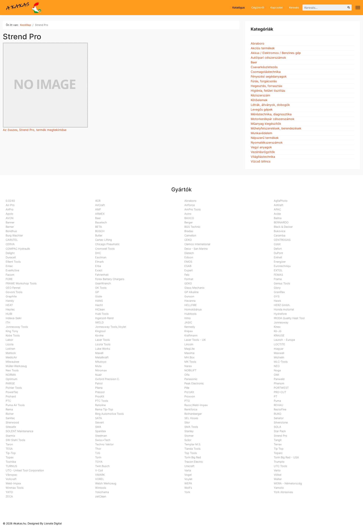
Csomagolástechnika (266, 72)
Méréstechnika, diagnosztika (271, 114)
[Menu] (357, 7)
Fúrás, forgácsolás (264, 81)
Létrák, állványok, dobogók (270, 105)
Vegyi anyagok (261, 147)
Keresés (293, 7)
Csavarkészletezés (264, 67)
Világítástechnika (263, 157)
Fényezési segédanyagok (269, 76)
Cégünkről (257, 7)
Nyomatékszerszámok (267, 142)
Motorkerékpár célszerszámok (272, 119)
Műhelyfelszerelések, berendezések (276, 128)
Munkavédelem (261, 133)
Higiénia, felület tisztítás (268, 90)
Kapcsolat (276, 7)
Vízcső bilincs (260, 161)
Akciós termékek (263, 48)
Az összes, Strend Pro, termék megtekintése (34, 130)
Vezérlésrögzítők (263, 152)
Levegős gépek (262, 109)
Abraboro (257, 43)
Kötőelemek (259, 100)
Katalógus (238, 7)
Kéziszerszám (260, 95)
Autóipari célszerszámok (268, 57)
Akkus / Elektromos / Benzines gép (276, 53)
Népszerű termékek (265, 138)
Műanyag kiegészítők (266, 123)
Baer (254, 62)
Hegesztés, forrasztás (266, 86)
